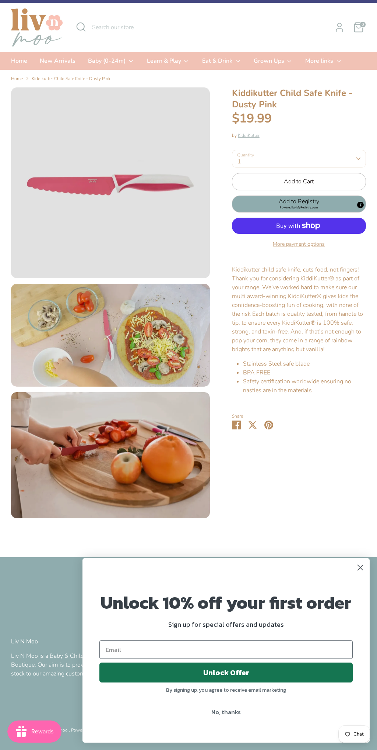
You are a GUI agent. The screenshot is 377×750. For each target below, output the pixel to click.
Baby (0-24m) (107, 61)
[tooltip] (360, 204)
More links (320, 61)
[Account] (339, 27)
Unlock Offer (226, 672)
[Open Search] (81, 27)
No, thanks (226, 712)
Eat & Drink (218, 61)
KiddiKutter (249, 135)
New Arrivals (57, 61)
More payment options (299, 244)
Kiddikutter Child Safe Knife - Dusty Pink (71, 79)
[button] (299, 204)
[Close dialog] (360, 567)
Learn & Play (165, 61)
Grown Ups (270, 61)
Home (19, 61)
